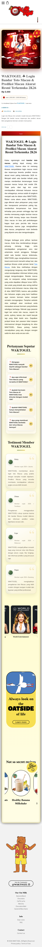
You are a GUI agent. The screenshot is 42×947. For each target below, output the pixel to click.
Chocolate (21, 898)
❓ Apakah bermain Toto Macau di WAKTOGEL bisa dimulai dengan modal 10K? (18, 394)
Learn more (20, 722)
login (21, 134)
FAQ (21, 922)
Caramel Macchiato (21, 909)
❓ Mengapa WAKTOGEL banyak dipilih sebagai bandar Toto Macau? (18, 365)
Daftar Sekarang (7, 2)
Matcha (21, 904)
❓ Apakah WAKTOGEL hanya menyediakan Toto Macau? (18, 409)
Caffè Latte (21, 901)
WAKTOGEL (9, 166)
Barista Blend (21, 896)
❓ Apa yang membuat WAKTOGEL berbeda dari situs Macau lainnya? (18, 423)
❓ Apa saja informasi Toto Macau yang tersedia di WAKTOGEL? (18, 379)
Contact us (21, 933)
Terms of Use (26, 943)
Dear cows (21, 920)
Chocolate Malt (21, 906)
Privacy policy (15, 943)
